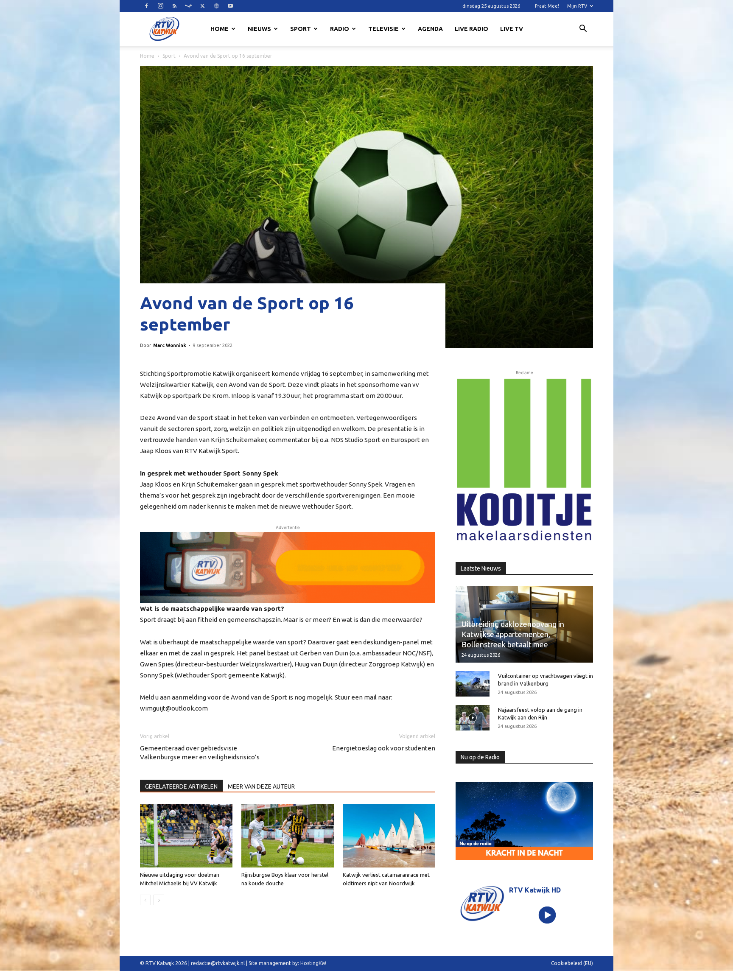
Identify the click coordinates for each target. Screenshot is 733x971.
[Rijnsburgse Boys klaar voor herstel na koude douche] (287, 835)
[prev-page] (145, 900)
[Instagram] (160, 6)
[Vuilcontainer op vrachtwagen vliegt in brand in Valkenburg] (473, 684)
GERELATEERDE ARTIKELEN (181, 786)
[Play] (547, 915)
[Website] (216, 6)
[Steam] (188, 6)
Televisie (383, 28)
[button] (583, 29)
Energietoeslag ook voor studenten (383, 748)
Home (219, 28)
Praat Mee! (547, 5)
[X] (202, 6)
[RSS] (174, 6)
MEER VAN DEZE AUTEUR (261, 786)
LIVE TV (511, 28)
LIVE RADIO (471, 28)
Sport (300, 28)
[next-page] (159, 900)
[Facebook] (146, 6)
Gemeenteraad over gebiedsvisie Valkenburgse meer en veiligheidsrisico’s (200, 752)
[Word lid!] (287, 567)
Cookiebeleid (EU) (572, 963)
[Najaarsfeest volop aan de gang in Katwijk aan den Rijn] (473, 717)
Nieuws (259, 28)
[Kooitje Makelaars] (524, 460)
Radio (339, 28)
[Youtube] (230, 6)
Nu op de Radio (480, 757)
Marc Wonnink (169, 345)
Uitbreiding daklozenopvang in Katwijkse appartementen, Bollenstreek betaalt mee (513, 634)
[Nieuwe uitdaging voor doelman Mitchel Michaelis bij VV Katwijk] (186, 835)
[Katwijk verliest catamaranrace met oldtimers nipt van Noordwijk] (389, 835)
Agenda (430, 28)
